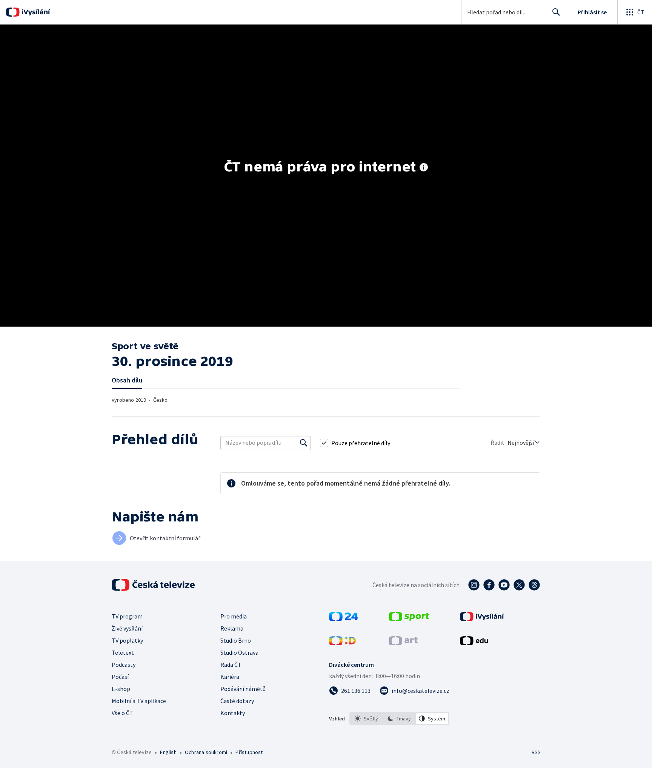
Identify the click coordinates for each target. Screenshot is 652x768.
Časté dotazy (237, 701)
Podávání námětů (243, 688)
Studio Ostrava (239, 652)
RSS (536, 752)
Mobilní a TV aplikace (139, 701)
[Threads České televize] (534, 585)
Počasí (120, 676)
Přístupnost (249, 752)
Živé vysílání (127, 628)
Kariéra (229, 676)
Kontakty (232, 713)
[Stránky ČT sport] (409, 619)
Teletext (123, 652)
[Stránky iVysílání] (482, 619)
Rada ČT (230, 664)
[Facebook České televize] (489, 585)
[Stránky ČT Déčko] (342, 643)
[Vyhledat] (303, 443)
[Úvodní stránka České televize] (154, 585)
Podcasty (123, 664)
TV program (127, 616)
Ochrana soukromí (206, 752)
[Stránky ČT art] (403, 643)
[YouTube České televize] (504, 585)
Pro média (233, 616)
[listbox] (399, 718)
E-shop (121, 688)
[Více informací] (423, 168)
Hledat (556, 12)
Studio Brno (235, 640)
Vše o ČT (122, 713)
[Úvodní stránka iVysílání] (35, 12)
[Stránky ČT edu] (474, 643)
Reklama (231, 628)
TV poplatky (127, 640)
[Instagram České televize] (474, 585)
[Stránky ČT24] (343, 619)
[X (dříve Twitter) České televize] (519, 585)
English (168, 752)
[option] (367, 718)
